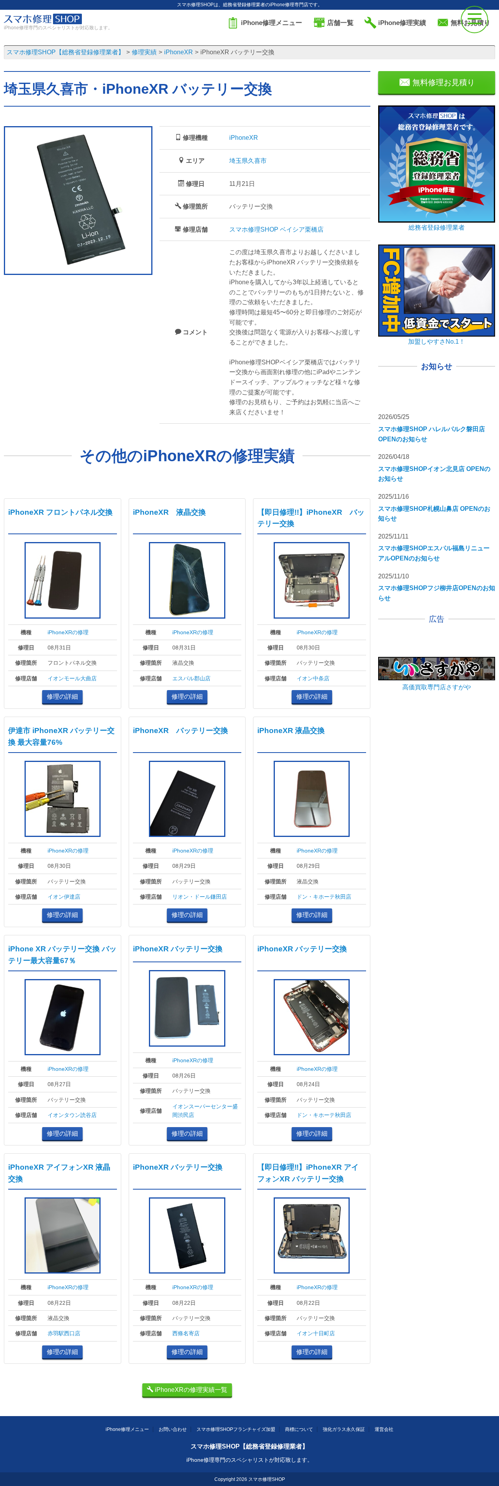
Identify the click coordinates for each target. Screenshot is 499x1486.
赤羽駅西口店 (64, 1333)
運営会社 (384, 1429)
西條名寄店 (186, 1333)
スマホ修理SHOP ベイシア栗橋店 (276, 229)
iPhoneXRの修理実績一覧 (190, 1389)
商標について (299, 1429)
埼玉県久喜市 (248, 160)
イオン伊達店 (64, 897)
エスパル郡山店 (191, 678)
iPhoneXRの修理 (68, 632)
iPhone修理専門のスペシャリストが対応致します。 (249, 1460)
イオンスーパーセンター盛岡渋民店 (205, 1110)
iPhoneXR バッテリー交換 (180, 730)
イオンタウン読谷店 (72, 1115)
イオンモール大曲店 (72, 678)
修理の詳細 (62, 696)
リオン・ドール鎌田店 (199, 897)
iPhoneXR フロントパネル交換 (60, 512)
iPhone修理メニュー (127, 1429)
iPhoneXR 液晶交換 (169, 512)
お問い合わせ (173, 1429)
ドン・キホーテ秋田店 (324, 897)
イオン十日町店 (316, 1333)
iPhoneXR (243, 137)
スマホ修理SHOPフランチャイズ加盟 (235, 1429)
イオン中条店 (313, 678)
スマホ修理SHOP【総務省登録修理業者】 (249, 1446)
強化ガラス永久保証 (344, 1429)
